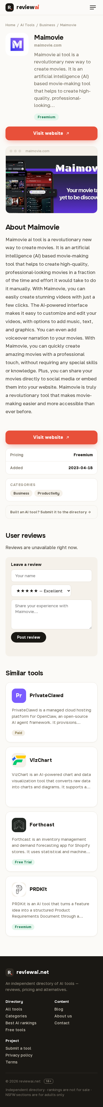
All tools (13, 1009)
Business (47, 25)
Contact (61, 1023)
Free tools (15, 1030)
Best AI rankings (21, 1023)
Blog (58, 1009)
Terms (11, 1062)
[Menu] (93, 7)
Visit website (48, 133)
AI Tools (27, 25)
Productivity (48, 493)
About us (63, 1016)
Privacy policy (18, 1055)
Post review (28, 637)
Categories (16, 1016)
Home (10, 25)
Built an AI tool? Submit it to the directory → (50, 512)
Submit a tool (18, 1048)
